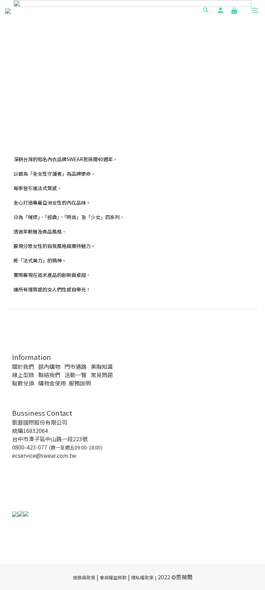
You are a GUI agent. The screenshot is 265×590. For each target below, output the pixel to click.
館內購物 (49, 366)
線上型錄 (23, 375)
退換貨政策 (84, 577)
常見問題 (102, 375)
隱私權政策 (142, 577)
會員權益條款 (113, 577)
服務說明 (80, 383)
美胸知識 (102, 366)
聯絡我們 (49, 375)
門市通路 (76, 366)
